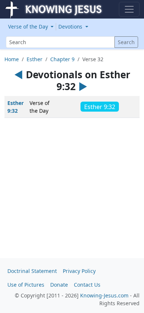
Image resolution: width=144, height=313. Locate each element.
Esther (34, 59)
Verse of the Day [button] (28, 26)
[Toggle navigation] (129, 9)
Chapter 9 (62, 59)
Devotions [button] (71, 26)
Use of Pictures (25, 284)
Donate (59, 284)
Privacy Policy (79, 270)
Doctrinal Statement (32, 270)
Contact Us (87, 284)
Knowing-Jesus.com (104, 295)
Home (11, 59)
